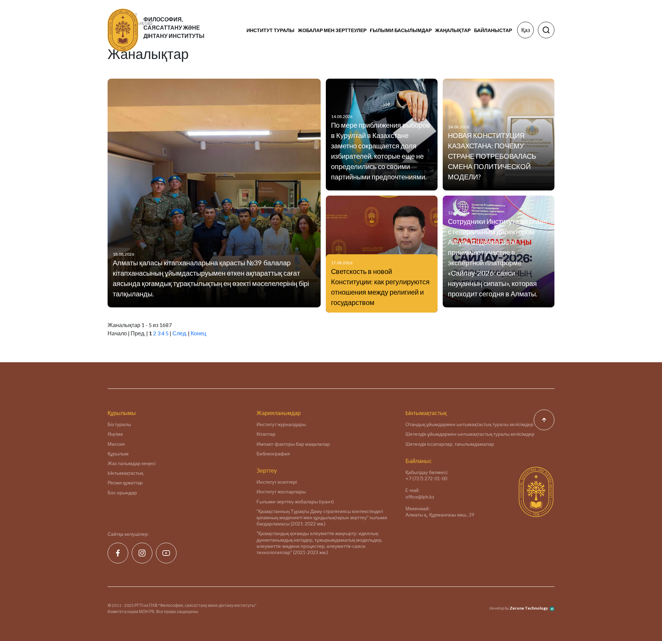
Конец (198, 333)
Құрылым (118, 453)
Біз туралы (119, 424)
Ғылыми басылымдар (401, 30)
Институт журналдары (281, 424)
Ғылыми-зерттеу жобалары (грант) (295, 501)
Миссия (116, 444)
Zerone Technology (529, 608)
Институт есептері (277, 482)
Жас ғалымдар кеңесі (132, 463)
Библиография (273, 453)
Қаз (525, 30)
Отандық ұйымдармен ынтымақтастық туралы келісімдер (469, 424)
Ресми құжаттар (125, 482)
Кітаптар (266, 434)
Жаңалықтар (453, 30)
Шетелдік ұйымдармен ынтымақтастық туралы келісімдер (469, 434)
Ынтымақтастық (125, 473)
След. (179, 333)
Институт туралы (270, 30)
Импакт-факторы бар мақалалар (293, 444)
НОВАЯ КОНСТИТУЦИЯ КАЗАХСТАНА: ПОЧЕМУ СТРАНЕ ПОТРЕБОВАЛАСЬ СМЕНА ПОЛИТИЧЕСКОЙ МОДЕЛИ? (492, 156)
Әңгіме (115, 434)
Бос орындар (122, 492)
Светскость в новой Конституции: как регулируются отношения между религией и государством (380, 286)
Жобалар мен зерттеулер (332, 30)
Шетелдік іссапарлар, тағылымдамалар (449, 444)
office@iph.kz (419, 497)
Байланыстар (493, 30)
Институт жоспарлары (281, 491)
